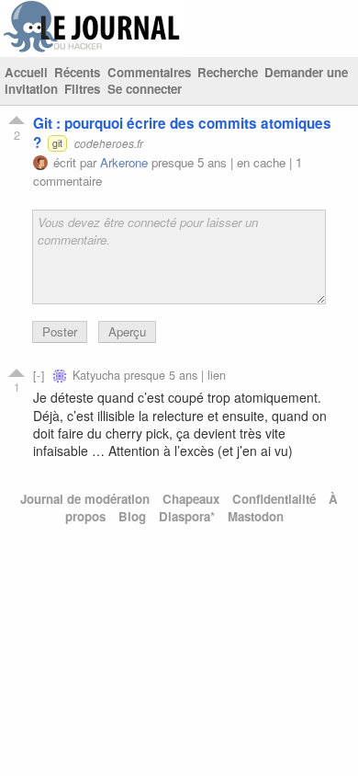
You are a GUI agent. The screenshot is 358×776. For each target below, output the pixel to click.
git (57, 143)
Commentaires (149, 72)
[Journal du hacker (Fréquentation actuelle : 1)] (92, 48)
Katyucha (96, 374)
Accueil (26, 72)
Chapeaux (190, 499)
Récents (77, 72)
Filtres (82, 88)
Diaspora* (187, 516)
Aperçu (127, 331)
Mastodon (256, 516)
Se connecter (144, 88)
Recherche (227, 72)
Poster (59, 331)
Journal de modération (85, 499)
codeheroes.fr (108, 143)
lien (216, 374)
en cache (261, 162)
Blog (132, 516)
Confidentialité (274, 499)
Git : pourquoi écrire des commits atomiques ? (182, 133)
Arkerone (124, 162)
